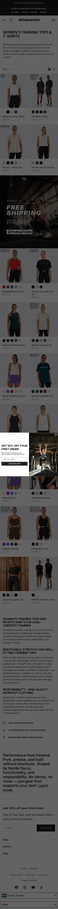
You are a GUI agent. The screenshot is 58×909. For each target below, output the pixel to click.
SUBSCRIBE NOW (15, 464)
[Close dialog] (56, 434)
